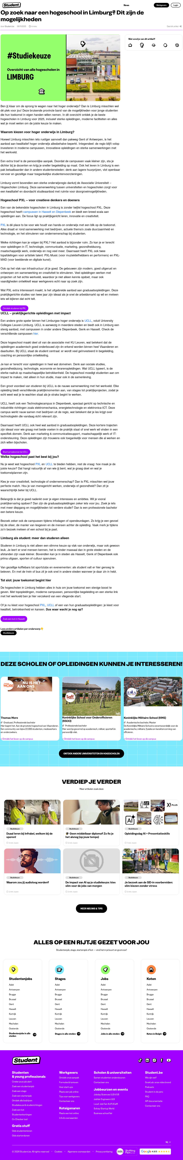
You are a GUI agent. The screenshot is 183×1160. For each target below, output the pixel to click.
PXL (3, 225)
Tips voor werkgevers (69, 1096)
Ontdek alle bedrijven (22, 1100)
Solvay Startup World (104, 1108)
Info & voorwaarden (68, 1117)
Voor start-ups (66, 1087)
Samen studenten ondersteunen (109, 1077)
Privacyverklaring (104, 1151)
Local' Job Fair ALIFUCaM (106, 1103)
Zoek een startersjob (22, 1095)
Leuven (12, 1018)
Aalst (11, 984)
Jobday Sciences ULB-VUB (106, 1094)
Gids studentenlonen (22, 1130)
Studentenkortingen (22, 1114)
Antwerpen (14, 989)
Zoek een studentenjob (23, 1086)
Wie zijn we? (151, 1077)
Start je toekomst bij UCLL (15, 451)
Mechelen (13, 1023)
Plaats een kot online (69, 1113)
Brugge (12, 994)
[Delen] (180, 26)
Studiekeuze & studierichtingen (27, 1105)
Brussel (12, 999)
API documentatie (153, 1101)
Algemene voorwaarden (79, 1151)
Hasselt (12, 1009)
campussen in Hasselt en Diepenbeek (47, 212)
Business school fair (103, 1113)
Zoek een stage (19, 1091)
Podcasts (149, 1087)
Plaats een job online (68, 1091)
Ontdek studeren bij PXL (14, 308)
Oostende (13, 1028)
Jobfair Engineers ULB (104, 1099)
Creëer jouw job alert (22, 1081)
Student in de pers (154, 1091)
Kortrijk (12, 1013)
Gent (11, 1004)
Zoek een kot (18, 1109)
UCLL (88, 320)
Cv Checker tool (19, 1119)
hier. (35, 333)
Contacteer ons (66, 1101)
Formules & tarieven (68, 1082)
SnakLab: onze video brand (158, 1082)
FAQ (147, 1096)
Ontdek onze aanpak (69, 1077)
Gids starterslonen (21, 1135)
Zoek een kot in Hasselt (14, 618)
